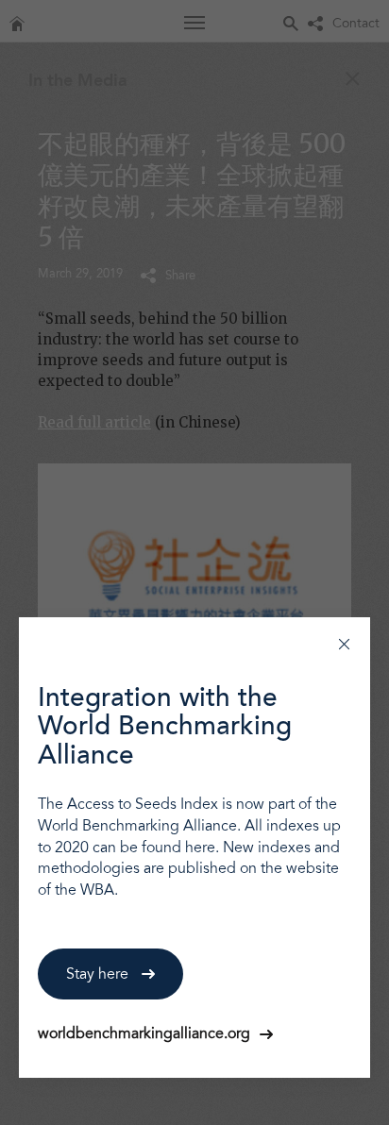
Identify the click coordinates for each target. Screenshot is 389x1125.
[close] (344, 643)
